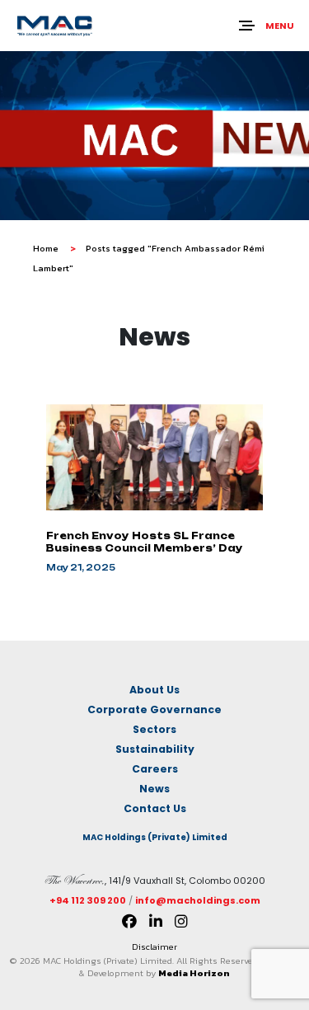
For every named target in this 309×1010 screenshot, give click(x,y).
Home (46, 248)
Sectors (154, 729)
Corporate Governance (154, 709)
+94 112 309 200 (87, 900)
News (154, 789)
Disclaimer (154, 946)
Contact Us (155, 808)
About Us (154, 690)
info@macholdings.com (197, 900)
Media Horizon (194, 972)
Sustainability (154, 749)
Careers (155, 769)
